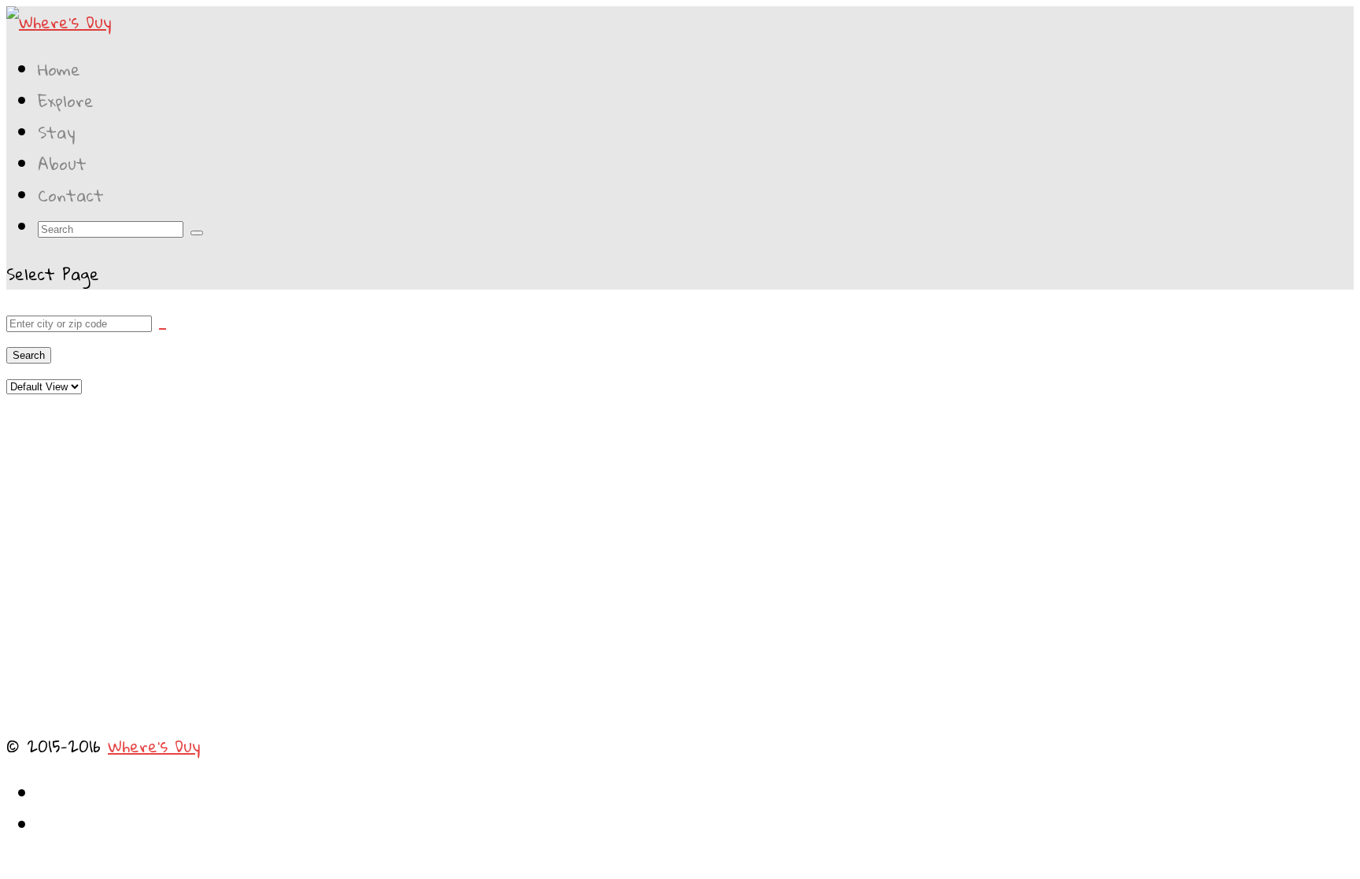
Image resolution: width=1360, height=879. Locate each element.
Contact (71, 195)
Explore (66, 100)
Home (59, 69)
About (62, 163)
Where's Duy (154, 746)
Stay (57, 132)
